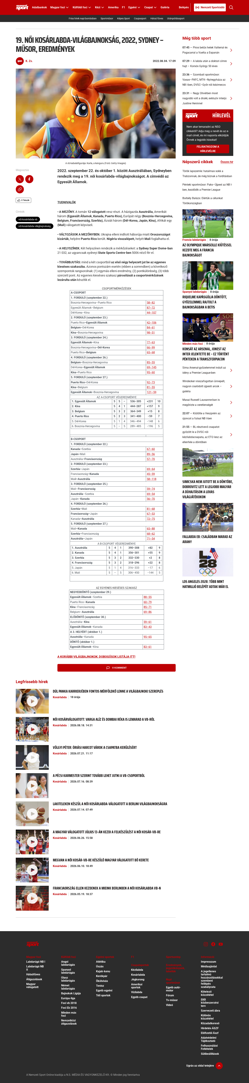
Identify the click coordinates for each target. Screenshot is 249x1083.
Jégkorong (137, 979)
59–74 (151, 488)
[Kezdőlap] (22, 7)
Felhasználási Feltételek (209, 1047)
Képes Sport (123, 18)
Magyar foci (33, 957)
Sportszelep (173, 957)
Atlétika (101, 961)
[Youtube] (221, 944)
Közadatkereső (210, 1023)
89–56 (151, 454)
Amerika (113, 7)
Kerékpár (101, 976)
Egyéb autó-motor (173, 989)
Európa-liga (68, 998)
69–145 (151, 367)
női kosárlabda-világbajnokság (34, 226)
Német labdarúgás (68, 987)
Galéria (165, 7)
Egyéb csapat (139, 997)
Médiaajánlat (209, 966)
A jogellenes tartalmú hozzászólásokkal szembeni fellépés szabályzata (212, 979)
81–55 (151, 387)
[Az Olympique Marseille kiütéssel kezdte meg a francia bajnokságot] (207, 223)
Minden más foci (192, 343)
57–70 (151, 459)
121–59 (151, 392)
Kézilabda (137, 969)
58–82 (151, 302)
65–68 (151, 352)
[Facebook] (29, 179)
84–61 (151, 327)
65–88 (151, 528)
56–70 (151, 498)
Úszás (99, 966)
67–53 (151, 513)
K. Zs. (29, 61)
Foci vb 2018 (69, 1003)
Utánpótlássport (175, 18)
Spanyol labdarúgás (194, 291)
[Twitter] (20, 179)
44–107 (151, 312)
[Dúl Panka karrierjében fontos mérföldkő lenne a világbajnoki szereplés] (32, 701)
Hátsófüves (33, 974)
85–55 (151, 362)
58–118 (151, 479)
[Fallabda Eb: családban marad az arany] (207, 517)
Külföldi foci (68, 957)
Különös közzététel (207, 1017)
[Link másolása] (20, 189)
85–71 (148, 607)
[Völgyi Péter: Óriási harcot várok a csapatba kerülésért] (32, 757)
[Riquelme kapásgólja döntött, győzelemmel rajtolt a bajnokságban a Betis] (207, 275)
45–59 (151, 474)
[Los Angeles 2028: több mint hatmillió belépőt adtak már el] (207, 562)
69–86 (148, 612)
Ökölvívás (102, 981)
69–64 (151, 469)
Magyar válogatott (32, 985)
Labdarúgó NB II (35, 968)
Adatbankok (39, 7)
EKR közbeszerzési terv (210, 1002)
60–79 (148, 602)
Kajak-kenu (103, 971)
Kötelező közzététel (207, 993)
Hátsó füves (156, 18)
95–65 (148, 636)
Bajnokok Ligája (71, 993)
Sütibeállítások (210, 1053)
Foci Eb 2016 (69, 1007)
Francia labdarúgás (194, 239)
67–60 (151, 449)
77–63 (151, 342)
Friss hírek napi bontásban (83, 18)
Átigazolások (34, 979)
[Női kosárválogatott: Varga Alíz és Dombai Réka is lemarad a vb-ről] (32, 729)
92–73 (151, 382)
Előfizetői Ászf (210, 1033)
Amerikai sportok (136, 986)
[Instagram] (206, 944)
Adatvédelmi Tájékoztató (208, 1039)
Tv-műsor (172, 1000)
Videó (169, 1005)
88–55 (148, 597)
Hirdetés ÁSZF (210, 1028)
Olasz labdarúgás (68, 979)
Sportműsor (107, 18)
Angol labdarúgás (68, 963)
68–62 (151, 533)
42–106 (151, 322)
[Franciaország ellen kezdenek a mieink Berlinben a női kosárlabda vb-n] (32, 898)
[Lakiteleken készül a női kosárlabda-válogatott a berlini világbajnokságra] (32, 813)
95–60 (151, 372)
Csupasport (140, 18)
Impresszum (208, 961)
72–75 (151, 518)
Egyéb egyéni (104, 990)
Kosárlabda (60, 697)
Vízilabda (136, 992)
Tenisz (100, 985)
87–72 (151, 307)
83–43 (148, 626)
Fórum (170, 995)
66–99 (151, 347)
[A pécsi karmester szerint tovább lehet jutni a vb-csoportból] (32, 785)
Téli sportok (103, 995)
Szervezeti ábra (210, 1010)
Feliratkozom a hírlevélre (208, 149)
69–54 (151, 494)
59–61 (148, 622)
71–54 (151, 538)
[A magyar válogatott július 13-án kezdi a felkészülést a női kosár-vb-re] (32, 841)
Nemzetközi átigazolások (69, 1022)
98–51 (151, 332)
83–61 (148, 646)
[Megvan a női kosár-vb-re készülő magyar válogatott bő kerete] (32, 869)
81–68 (151, 508)
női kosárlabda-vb (27, 219)
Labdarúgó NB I (35, 961)
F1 (123, 7)
